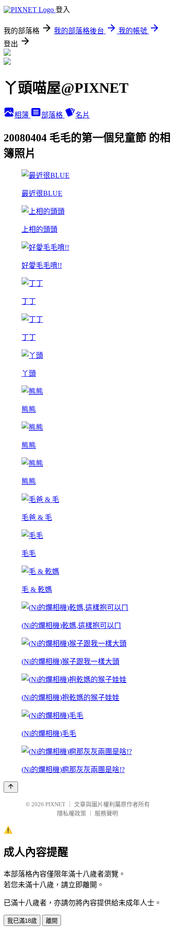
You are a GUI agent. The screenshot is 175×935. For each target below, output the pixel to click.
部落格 (53, 115)
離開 (51, 920)
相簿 (22, 115)
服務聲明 (106, 813)
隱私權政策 (71, 813)
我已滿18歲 (22, 920)
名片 (82, 115)
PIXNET (55, 804)
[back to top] (11, 787)
